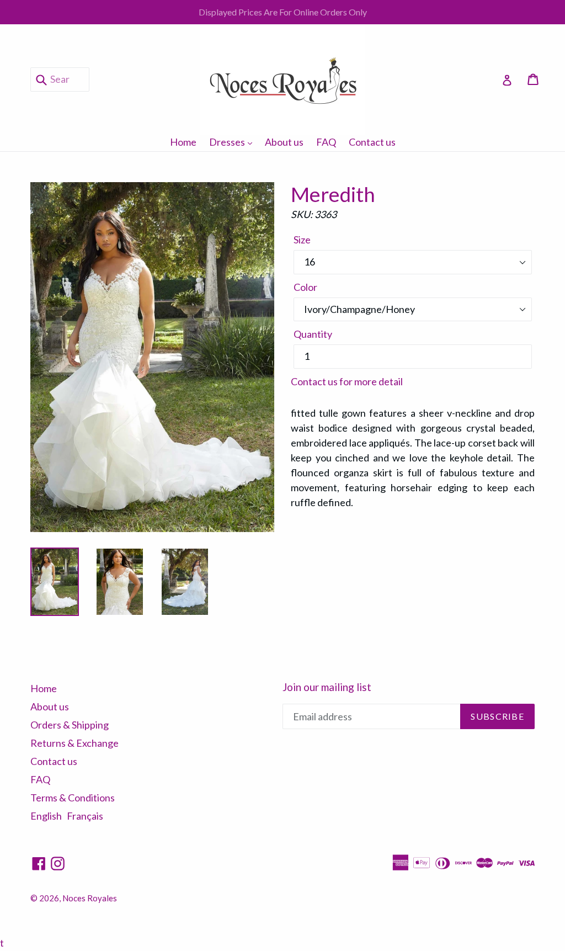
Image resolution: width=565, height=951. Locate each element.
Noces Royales (89, 898)
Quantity (313, 334)
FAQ (326, 142)
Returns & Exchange (74, 743)
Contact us (372, 142)
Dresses (233, 141)
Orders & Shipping (69, 725)
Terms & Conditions (72, 797)
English (46, 816)
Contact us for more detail (347, 381)
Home (183, 142)
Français (85, 816)
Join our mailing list (326, 687)
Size (302, 239)
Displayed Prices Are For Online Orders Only (283, 12)
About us (284, 142)
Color (305, 287)
